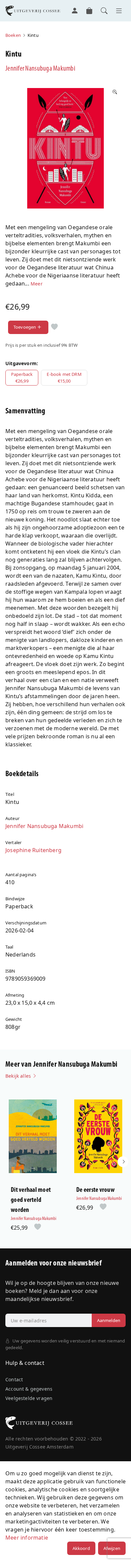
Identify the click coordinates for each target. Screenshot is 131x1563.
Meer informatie (26, 1537)
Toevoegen (24, 327)
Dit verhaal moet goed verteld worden (31, 1200)
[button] (123, 1161)
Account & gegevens (28, 1389)
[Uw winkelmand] (89, 10)
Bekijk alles (18, 1076)
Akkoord (81, 1548)
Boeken (13, 35)
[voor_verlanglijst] (54, 327)
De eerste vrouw (95, 1190)
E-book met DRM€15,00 (64, 377)
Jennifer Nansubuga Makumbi (40, 68)
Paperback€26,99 (22, 377)
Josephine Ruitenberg (33, 850)
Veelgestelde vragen (28, 1398)
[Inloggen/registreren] (74, 10)
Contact (14, 1379)
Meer (37, 283)
